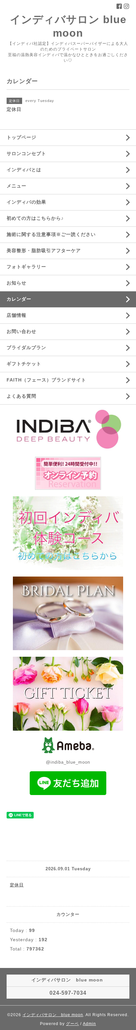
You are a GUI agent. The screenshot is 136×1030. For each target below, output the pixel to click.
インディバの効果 (26, 202)
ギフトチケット (24, 363)
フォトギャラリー (26, 266)
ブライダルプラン (26, 347)
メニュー (16, 185)
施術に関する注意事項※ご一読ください (51, 234)
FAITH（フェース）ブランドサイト (46, 379)
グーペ (72, 1023)
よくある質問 (21, 396)
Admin (89, 1023)
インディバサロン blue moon (52, 1015)
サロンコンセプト (26, 153)
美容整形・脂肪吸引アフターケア (44, 250)
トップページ (21, 137)
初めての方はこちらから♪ (35, 218)
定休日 (17, 884)
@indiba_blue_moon (68, 762)
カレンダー (19, 299)
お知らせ (16, 282)
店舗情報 (16, 315)
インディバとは (24, 169)
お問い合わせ (21, 331)
